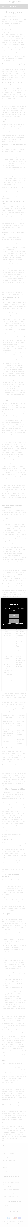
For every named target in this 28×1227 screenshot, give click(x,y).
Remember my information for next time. (15, 625)
